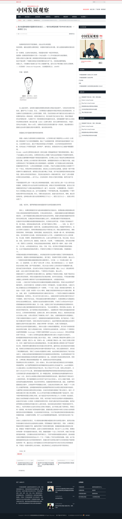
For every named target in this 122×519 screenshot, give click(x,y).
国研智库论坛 (72, 33)
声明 (80, 83)
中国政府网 (81, 487)
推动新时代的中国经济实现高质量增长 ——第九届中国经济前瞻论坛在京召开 (46, 464)
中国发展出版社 (82, 493)
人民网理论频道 (96, 496)
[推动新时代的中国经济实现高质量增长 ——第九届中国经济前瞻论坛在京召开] (45, 459)
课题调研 (65, 16)
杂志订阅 (92, 9)
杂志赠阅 (83, 16)
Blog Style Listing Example (88, 103)
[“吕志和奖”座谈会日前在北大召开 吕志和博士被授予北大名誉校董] (25, 459)
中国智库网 (81, 490)
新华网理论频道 (82, 496)
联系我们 (103, 9)
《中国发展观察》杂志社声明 (86, 77)
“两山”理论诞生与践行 (87, 112)
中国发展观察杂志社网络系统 (37, 515)
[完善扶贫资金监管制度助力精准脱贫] (66, 459)
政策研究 (48, 16)
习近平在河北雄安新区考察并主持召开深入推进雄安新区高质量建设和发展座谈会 (64, 490)
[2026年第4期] (92, 48)
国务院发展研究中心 (97, 487)
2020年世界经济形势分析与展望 (89, 109)
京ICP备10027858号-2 (61, 515)
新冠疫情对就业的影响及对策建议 (90, 106)
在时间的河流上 (59, 498)
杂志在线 (37, 16)
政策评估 (57, 16)
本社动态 (27, 16)
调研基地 (74, 16)
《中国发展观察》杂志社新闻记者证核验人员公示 (90, 86)
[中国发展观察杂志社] (32, 9)
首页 (19, 16)
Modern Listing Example (87, 100)
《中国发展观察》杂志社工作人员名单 (88, 74)
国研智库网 (95, 493)
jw (18, 33)
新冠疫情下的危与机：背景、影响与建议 (91, 97)
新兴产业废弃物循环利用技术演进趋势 (35, 2)
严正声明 (81, 80)
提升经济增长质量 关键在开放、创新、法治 (64, 506)
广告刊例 (97, 9)
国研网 (93, 490)
